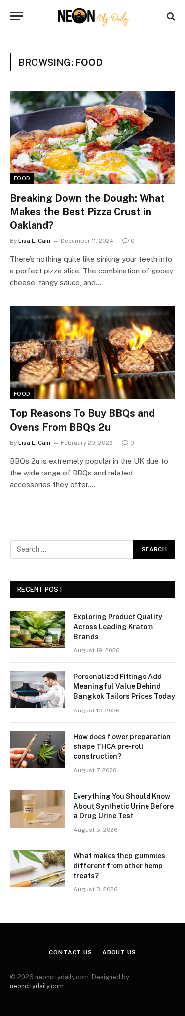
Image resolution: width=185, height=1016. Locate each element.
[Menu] (16, 16)
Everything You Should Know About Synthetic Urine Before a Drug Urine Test (124, 806)
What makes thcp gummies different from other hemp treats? (119, 866)
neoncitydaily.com (37, 986)
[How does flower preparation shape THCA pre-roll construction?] (37, 749)
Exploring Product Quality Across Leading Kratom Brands (118, 627)
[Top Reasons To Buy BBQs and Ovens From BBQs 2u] (92, 352)
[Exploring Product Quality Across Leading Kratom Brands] (37, 629)
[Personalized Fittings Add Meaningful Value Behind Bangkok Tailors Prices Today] (37, 689)
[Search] (170, 16)
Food (22, 178)
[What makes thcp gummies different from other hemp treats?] (37, 868)
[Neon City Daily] (92, 16)
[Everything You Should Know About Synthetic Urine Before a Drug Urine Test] (37, 809)
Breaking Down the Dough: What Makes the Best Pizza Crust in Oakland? (87, 211)
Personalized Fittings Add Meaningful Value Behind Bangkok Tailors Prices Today (124, 686)
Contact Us (70, 952)
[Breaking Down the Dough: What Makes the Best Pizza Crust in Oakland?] (92, 137)
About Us (119, 952)
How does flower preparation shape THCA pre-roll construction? (122, 746)
